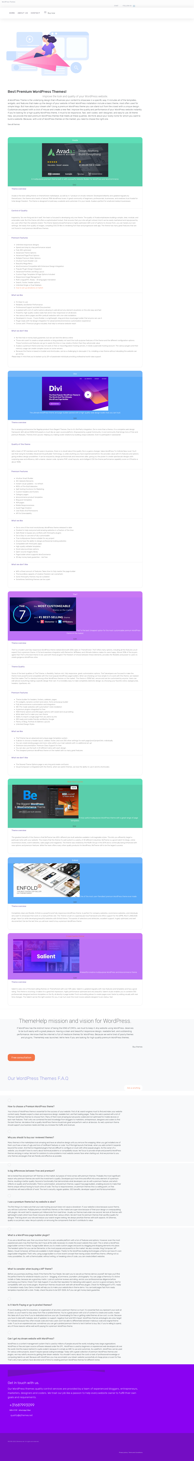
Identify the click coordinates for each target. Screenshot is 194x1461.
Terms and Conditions (135, 1452)
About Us (23, 13)
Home (12, 13)
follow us (127, 6)
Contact (35, 13)
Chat (116, 6)
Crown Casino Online (75, 936)
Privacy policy (123, 1452)
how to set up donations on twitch (29, 288)
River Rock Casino (75, 781)
